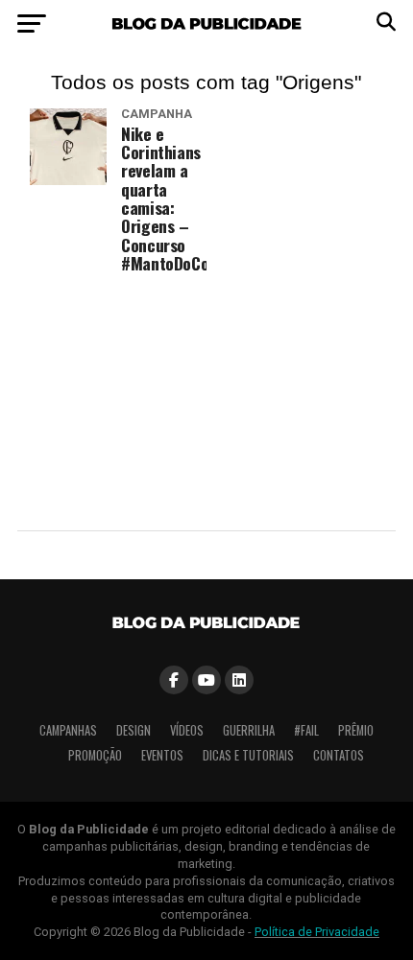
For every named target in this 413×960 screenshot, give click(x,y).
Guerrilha (249, 730)
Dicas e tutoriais (248, 755)
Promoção (95, 755)
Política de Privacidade (317, 932)
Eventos (162, 755)
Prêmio (356, 730)
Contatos (338, 755)
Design (133, 730)
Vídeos (187, 730)
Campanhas (68, 730)
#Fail (306, 730)
